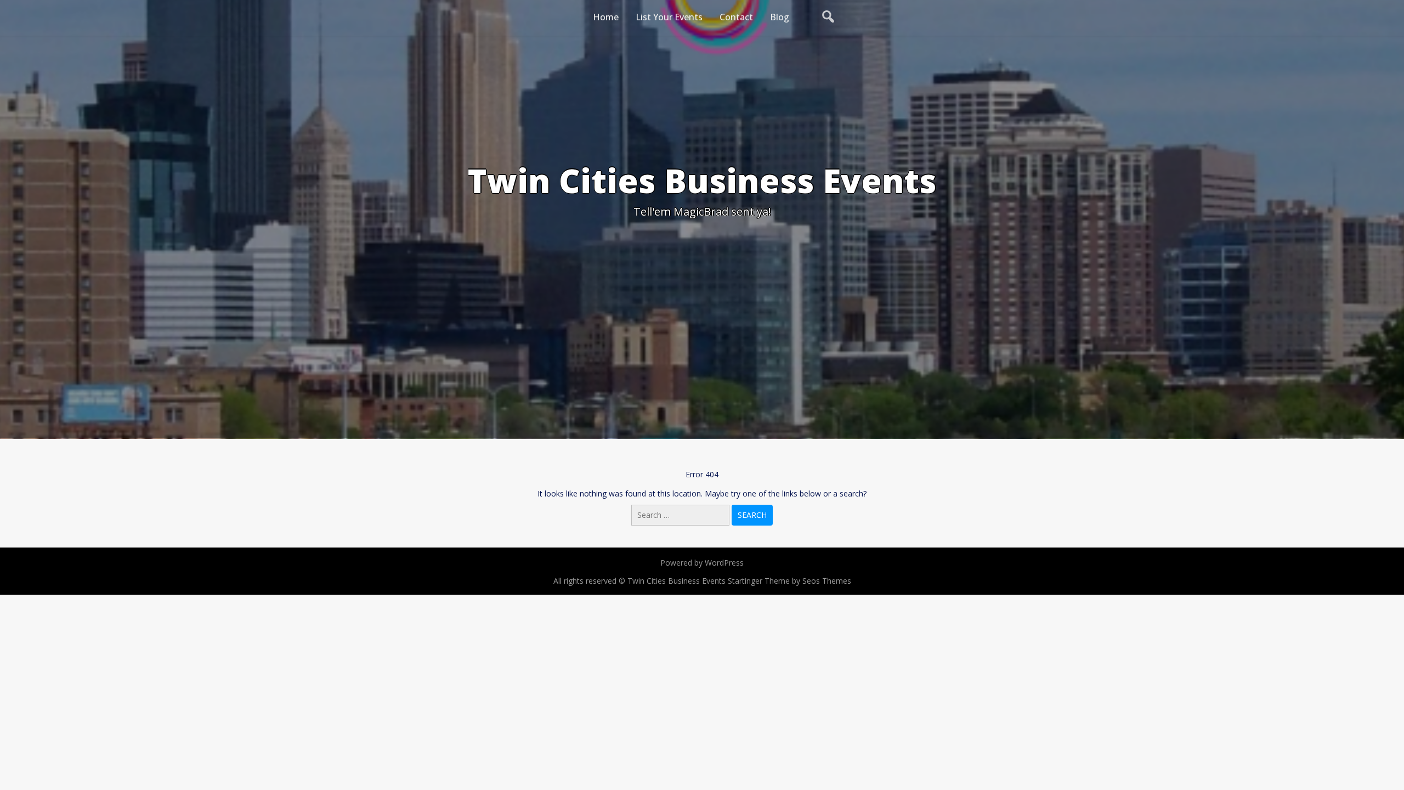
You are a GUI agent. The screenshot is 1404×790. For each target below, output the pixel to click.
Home (606, 17)
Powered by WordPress (702, 562)
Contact (736, 17)
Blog (779, 17)
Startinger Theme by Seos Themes (789, 580)
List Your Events (669, 17)
